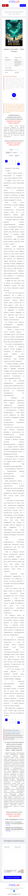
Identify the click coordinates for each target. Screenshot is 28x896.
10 (15, 163)
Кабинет (23, 5)
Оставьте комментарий (12, 732)
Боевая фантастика (10, 12)
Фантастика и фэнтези (18, 11)
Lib (14, 2)
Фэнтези (17, 65)
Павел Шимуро (18, 57)
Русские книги (7, 11)
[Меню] (3, 5)
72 (21, 163)
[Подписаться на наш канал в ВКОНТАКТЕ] (14, 891)
